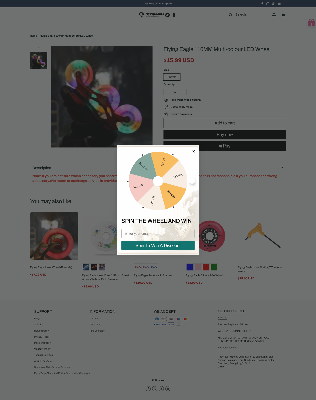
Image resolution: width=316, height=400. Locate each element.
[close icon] (193, 151)
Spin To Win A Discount (158, 245)
